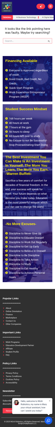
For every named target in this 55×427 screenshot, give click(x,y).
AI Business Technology (23, 17)
